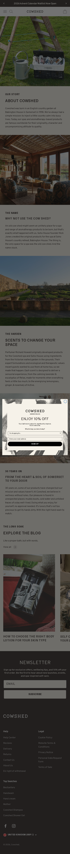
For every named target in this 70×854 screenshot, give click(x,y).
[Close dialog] (65, 401)
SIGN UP (35, 444)
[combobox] (34, 433)
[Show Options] (60, 433)
